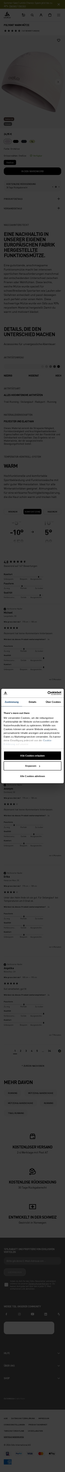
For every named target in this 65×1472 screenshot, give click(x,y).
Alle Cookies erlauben (32, 755)
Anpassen (30, 766)
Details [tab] (32, 701)
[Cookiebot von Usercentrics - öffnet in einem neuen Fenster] (47, 693)
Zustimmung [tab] (12, 701)
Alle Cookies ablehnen (32, 776)
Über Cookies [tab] (53, 701)
